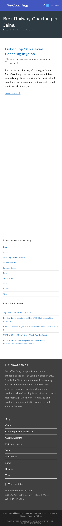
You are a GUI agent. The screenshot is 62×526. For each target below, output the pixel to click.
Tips (5, 294)
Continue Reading (12, 93)
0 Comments (42, 59)
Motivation (8, 278)
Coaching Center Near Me (20, 59)
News (5, 283)
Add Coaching (18, 513)
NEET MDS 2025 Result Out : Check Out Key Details (25, 335)
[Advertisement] (31, 135)
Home (5, 29)
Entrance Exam (9, 268)
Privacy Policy (40, 513)
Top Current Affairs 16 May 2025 (17, 312)
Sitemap (23, 516)
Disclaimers (52, 513)
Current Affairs (9, 262)
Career (6, 252)
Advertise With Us (35, 516)
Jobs (5, 273)
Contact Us (29, 513)
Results (6, 288)
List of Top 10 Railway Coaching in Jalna (24, 51)
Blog (5, 247)
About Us (7, 513)
